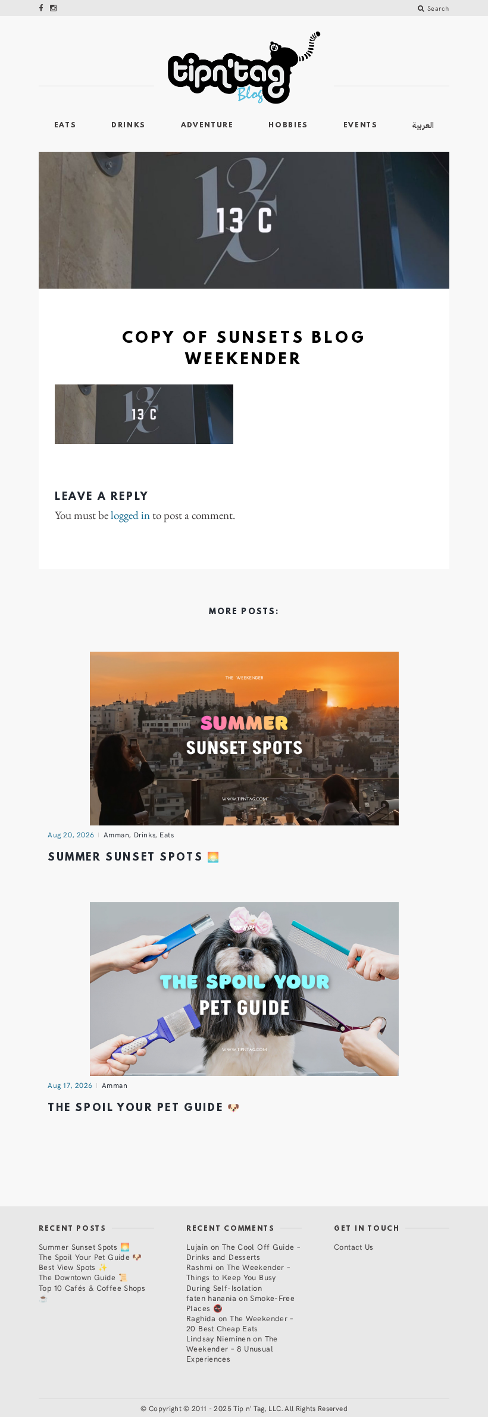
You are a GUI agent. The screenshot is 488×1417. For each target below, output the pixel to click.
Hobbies (288, 125)
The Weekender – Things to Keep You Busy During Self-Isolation (238, 1277)
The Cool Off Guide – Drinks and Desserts (243, 1251)
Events (360, 125)
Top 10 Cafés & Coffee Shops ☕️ (92, 1293)
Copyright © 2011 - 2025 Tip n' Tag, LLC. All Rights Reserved (248, 1408)
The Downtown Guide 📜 (84, 1277)
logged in (130, 515)
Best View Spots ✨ (73, 1267)
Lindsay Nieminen (218, 1338)
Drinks (128, 125)
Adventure (207, 125)
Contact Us (354, 1246)
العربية (423, 125)
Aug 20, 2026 (71, 834)
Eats (65, 125)
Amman (117, 834)
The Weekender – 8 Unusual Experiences (232, 1348)
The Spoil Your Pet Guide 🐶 (144, 1108)
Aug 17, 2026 (70, 1085)
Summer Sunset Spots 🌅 (134, 858)
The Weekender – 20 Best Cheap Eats (239, 1323)
